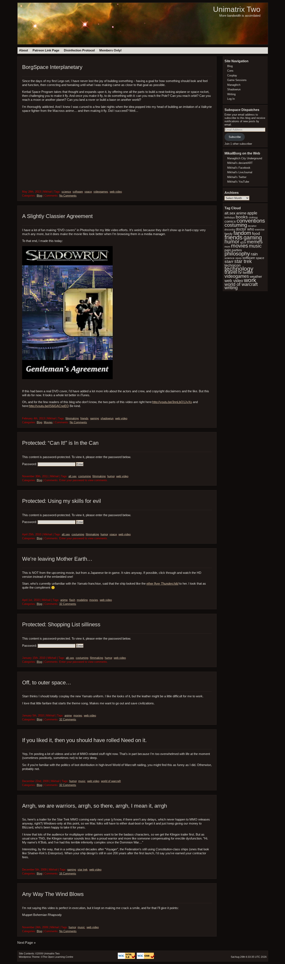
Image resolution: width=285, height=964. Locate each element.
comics (230, 221)
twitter (248, 272)
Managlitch (233, 84)
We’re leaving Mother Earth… (57, 559)
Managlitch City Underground (244, 158)
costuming (84, 476)
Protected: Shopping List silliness (61, 624)
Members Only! (110, 50)
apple (252, 213)
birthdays (229, 217)
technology (238, 268)
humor (111, 476)
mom (227, 246)
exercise (260, 229)
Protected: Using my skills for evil (61, 501)
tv (240, 272)
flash (72, 600)
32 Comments (67, 603)
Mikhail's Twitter (236, 177)
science (66, 191)
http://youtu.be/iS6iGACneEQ (49, 406)
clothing (253, 217)
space (88, 191)
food (256, 233)
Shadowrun (234, 89)
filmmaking (72, 418)
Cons (230, 70)
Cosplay (232, 75)
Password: (30, 464)
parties (237, 250)
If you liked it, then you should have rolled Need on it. (84, 740)
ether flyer (162, 583)
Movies (48, 422)
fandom (242, 233)
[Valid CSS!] (146, 958)
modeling (82, 600)
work (250, 280)
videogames (100, 191)
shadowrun (107, 418)
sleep (238, 258)
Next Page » (26, 942)
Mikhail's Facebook (238, 167)
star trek (83, 869)
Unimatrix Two (236, 9)
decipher (252, 226)
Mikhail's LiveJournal (239, 172)
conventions (251, 221)
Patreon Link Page (46, 50)
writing (231, 287)
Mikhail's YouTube (238, 181)
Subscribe (235, 136)
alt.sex (72, 476)
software (78, 191)
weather (256, 276)
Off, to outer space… (46, 682)
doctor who (245, 229)
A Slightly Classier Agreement (57, 216)
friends (84, 418)
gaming (94, 418)
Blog (39, 195)
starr (228, 261)
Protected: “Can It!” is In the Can (60, 443)
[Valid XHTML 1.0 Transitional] (127, 958)
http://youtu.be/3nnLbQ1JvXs (172, 402)
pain (227, 250)
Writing (231, 94)
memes (255, 241)
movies (93, 600)
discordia (229, 229)
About (23, 50)
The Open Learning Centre (58, 956)
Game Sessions (237, 80)
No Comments (68, 195)
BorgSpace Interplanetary (52, 67)
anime (64, 600)
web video (116, 191)
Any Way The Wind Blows (53, 894)
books (242, 216)
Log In (231, 98)
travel (230, 272)
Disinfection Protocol (79, 50)
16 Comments (67, 873)
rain (254, 254)
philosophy (237, 253)
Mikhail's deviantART (240, 162)
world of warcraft (111, 781)
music (82, 781)
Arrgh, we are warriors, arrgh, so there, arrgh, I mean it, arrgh (94, 806)
